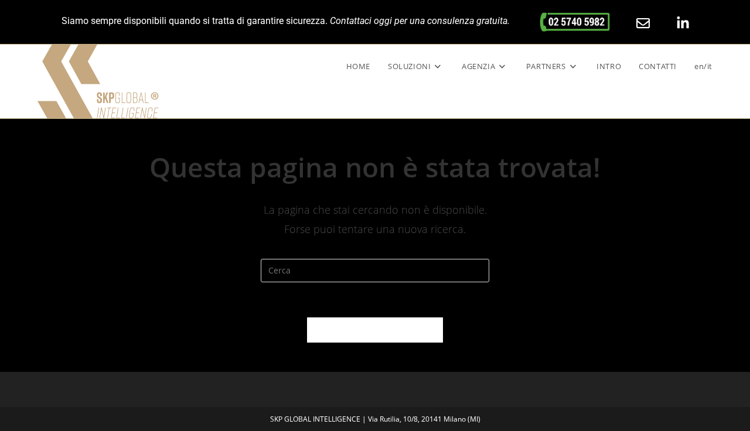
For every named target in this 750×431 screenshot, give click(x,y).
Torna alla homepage (375, 329)
